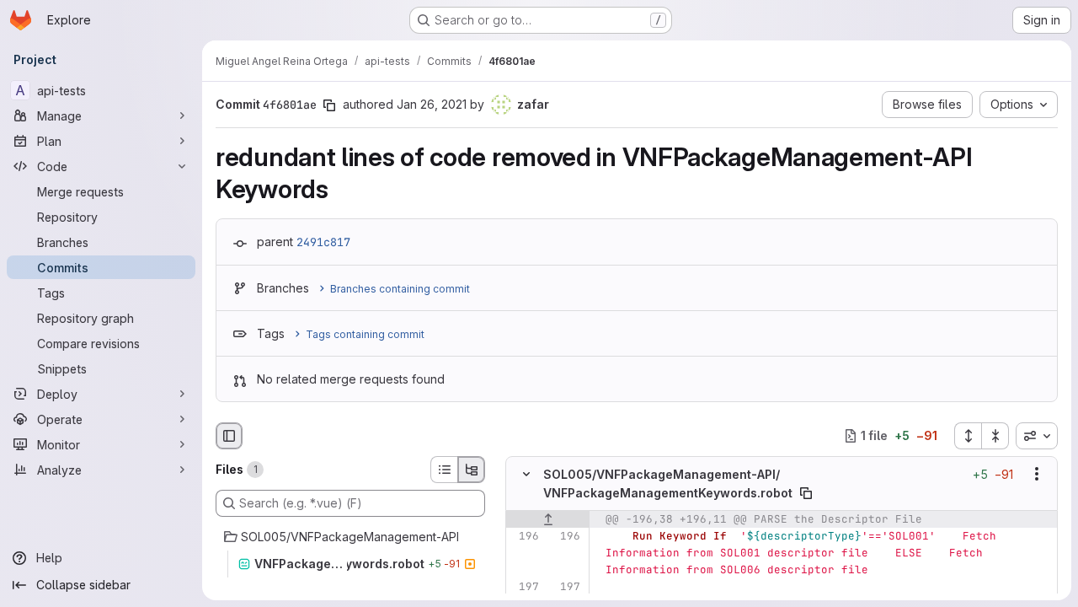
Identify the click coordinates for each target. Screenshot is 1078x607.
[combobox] (1037, 435)
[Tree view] (471, 469)
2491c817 (323, 242)
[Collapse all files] (995, 435)
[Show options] (1037, 474)
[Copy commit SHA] (329, 105)
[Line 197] (524, 586)
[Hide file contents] (526, 474)
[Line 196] (524, 536)
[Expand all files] (967, 435)
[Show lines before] (548, 519)
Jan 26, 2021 (432, 104)
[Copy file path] (806, 493)
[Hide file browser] (229, 435)
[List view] (443, 469)
